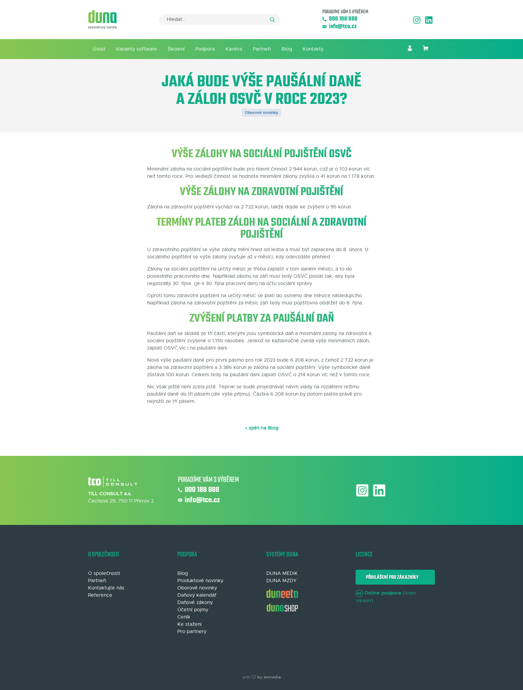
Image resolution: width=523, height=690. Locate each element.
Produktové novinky (200, 581)
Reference (100, 595)
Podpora (205, 49)
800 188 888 (343, 19)
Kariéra (233, 49)
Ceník (183, 617)
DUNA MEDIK (282, 573)
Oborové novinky (261, 112)
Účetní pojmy (192, 610)
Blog (286, 49)
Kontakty (313, 49)
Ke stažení (189, 624)
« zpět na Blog (261, 428)
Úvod (99, 49)
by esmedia (269, 677)
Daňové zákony (195, 602)
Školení (176, 49)
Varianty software (136, 49)
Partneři (262, 49)
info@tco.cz (343, 27)
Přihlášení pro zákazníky (391, 577)
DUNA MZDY (281, 581)
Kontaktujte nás (106, 588)
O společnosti (104, 573)
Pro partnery (191, 632)
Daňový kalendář (196, 595)
